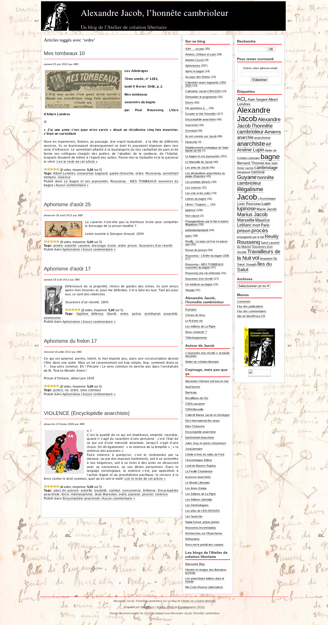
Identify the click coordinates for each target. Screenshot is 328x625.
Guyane (247, 177)
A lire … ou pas (194, 48)
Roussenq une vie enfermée (202, 273)
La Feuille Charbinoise (199, 471)
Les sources (193, 187)
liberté (111, 314)
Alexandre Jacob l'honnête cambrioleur (259, 125)
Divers (189, 102)
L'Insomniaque (267, 198)
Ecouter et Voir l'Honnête (200, 113)
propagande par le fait (250, 236)
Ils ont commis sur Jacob (201, 136)
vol (255, 258)
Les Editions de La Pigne (200, 493)
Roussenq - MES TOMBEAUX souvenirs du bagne (111, 183)
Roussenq (153, 173)
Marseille (245, 220)
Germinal (191, 130)
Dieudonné (243, 172)
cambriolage (266, 167)
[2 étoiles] (48, 169)
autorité (70, 245)
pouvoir (147, 494)
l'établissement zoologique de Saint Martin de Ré (206, 149)
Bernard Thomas (250, 163)
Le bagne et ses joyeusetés (86, 181)
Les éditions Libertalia (198, 499)
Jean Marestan (106, 494)
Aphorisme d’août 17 (67, 269)
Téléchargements (196, 337)
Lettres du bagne (195, 198)
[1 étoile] (45, 169)
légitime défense (89, 314)
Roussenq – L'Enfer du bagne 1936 (207, 255)
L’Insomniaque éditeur (198, 460)
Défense (149, 490)
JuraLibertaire (193, 448)
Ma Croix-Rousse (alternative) (204, 587)
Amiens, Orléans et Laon (200, 54)
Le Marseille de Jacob (198, 161)
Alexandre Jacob (253, 114)
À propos (191, 309)
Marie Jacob (266, 209)
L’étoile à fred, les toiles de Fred (204, 454)
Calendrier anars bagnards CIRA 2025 (205, 84)
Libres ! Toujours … (197, 204)
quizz (188, 235)
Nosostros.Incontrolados (200, 527)
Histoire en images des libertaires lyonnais (206, 571)
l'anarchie (191, 141)
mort (256, 225)
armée (58, 245)
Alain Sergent (258, 99)
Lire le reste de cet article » (77, 161)
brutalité (100, 490)
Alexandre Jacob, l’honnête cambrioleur (154, 12)
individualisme (82, 494)
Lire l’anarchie (193, 516)
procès (259, 230)
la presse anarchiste (198, 476)
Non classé (192, 215)
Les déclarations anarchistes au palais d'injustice (205, 175)
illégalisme (250, 189)
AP (268, 144)
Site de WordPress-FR (251, 316)
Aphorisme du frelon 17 (70, 341)
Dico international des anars (202, 420)
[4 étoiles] (54, 169)
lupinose (190, 210)
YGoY (147, 613)
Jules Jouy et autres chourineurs (205, 443)
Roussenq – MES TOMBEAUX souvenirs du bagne (204, 266)
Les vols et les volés (198, 193)
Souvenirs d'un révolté (156, 245)
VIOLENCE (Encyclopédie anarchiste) (87, 413)
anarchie (245, 137)
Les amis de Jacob (197, 167)
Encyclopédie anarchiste (81, 498)
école (112, 245)
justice (58, 390)
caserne (84, 245)
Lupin (266, 203)
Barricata (191, 392)
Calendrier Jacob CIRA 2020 (203, 91)
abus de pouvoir (66, 490)
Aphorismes (71, 249)
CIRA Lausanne (195, 403)
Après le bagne (194, 71)
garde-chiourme (122, 173)
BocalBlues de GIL (196, 398)
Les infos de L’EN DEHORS (202, 510)
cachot (249, 168)
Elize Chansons (195, 426)
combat (114, 490)
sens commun (90, 390)
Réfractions (192, 538)
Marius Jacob (252, 214)
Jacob (247, 197)
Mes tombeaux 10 (64, 53)
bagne (270, 157)
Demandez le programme (201, 96)
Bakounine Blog (194, 564)
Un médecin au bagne (198, 284)
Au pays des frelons (197, 76)
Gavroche (191, 125)
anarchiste (251, 143)
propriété (170, 314)
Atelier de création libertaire (202, 361)
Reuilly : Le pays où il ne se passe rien (206, 243)
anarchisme (262, 138)
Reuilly (272, 236)
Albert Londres (64, 173)
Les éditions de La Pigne (200, 326)
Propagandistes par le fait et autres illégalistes (207, 223)
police (136, 314)
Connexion (243, 301)
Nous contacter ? (196, 332)
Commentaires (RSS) (191, 607)
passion (134, 494)
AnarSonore (192, 386)
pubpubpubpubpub (196, 230)
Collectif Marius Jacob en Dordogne (207, 414)
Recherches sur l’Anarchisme (203, 533)
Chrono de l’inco (195, 315)
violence (64, 177)
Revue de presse (196, 250)
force (65, 494)
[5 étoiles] (57, 169)
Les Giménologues (197, 505)
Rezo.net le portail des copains (204, 544)
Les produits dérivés (198, 181)
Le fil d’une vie (194, 320)
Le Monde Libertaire (197, 482)
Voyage (189, 289)
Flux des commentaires (251, 311)
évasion (266, 258)
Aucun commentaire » (72, 185)
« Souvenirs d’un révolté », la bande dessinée (207, 354)
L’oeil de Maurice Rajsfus (200, 465)
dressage (99, 245)
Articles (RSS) (165, 607)
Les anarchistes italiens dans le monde (204, 580)
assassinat (85, 173)
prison (132, 245)
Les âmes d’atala (195, 488)
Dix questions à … (196, 108)
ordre (140, 173)
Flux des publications (250, 306)
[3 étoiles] (51, 169)
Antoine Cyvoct (194, 59)
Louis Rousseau (249, 204)
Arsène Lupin (250, 149)
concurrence (131, 490)
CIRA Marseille (194, 409)
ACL (242, 99)
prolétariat (152, 314)
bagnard (101, 173)
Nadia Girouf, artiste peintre (202, 522)
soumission (52, 318)
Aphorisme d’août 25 (67, 204)
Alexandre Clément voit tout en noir (207, 381)
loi (66, 390)
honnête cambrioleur (255, 180)
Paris (265, 225)
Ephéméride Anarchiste (199, 437)
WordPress (147, 607)
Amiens (272, 131)
